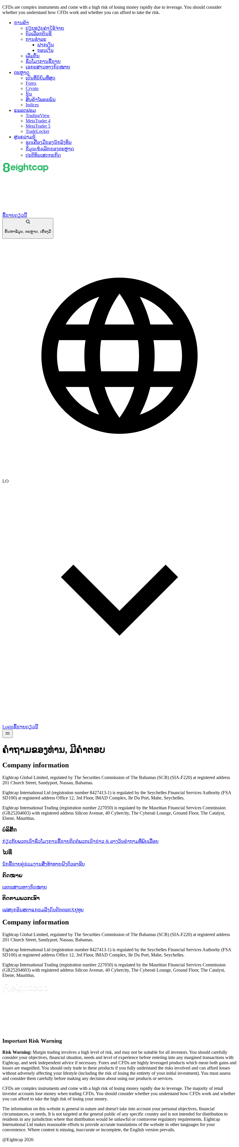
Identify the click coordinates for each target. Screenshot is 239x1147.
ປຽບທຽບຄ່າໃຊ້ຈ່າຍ (45, 28)
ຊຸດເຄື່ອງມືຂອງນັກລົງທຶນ (49, 142)
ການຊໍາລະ (36, 39)
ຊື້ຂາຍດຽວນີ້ (14, 215)
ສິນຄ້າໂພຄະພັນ (41, 99)
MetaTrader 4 (38, 120)
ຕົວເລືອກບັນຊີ (39, 33)
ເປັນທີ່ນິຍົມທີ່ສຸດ (40, 77)
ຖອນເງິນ (45, 50)
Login (7, 726)
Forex (31, 83)
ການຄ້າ (21, 22)
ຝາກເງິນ (45, 44)
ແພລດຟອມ (25, 110)
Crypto (32, 88)
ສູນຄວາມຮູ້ (25, 136)
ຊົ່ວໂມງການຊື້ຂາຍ (43, 61)
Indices (32, 104)
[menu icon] (7, 734)
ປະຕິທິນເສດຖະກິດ (43, 155)
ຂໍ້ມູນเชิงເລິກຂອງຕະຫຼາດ (50, 148)
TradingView (38, 115)
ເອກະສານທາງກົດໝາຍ (48, 66)
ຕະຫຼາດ (21, 72)
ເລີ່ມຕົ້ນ (33, 55)
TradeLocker (37, 131)
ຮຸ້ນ (29, 93)
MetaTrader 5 (38, 126)
